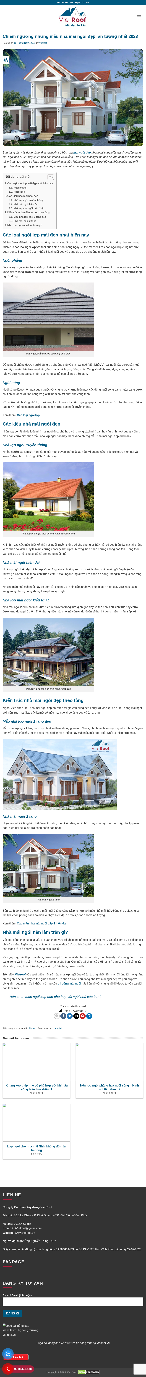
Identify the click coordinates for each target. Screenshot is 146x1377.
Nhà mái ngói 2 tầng (25, 220)
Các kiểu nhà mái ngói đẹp (22, 195)
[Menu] (139, 17)
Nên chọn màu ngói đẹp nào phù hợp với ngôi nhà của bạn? (55, 997)
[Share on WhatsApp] (57, 1016)
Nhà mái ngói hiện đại (26, 204)
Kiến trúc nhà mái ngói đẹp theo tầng (28, 212)
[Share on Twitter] (70, 1016)
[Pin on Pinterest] (83, 1016)
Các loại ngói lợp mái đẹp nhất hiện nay (30, 183)
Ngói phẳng (20, 187)
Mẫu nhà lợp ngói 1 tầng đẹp (30, 216)
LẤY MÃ (18, 1357)
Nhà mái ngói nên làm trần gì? (24, 225)
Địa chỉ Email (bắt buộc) (17, 1295)
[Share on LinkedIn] (89, 1016)
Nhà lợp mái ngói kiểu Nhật (29, 208)
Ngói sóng (19, 191)
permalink (58, 1028)
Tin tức (32, 1028)
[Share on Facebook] (63, 1016)
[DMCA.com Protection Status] (89, 1372)
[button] (49, 177)
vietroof (43, 43)
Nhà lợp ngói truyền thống (28, 200)
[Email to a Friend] (76, 1016)
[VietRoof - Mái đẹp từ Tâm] (73, 16)
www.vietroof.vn (25, 1232)
